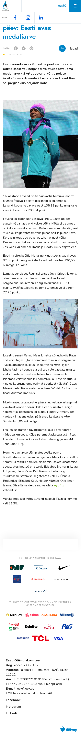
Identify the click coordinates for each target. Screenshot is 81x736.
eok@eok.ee (25, 688)
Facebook (13, 700)
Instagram (13, 706)
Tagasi (74, 48)
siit (49, 693)
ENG (4, 17)
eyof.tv (59, 485)
